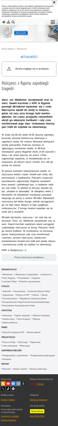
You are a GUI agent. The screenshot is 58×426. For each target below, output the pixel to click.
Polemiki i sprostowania (29, 281)
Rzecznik (7, 369)
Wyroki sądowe (34, 332)
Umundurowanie (10, 298)
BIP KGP (41, 384)
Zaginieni (36, 278)
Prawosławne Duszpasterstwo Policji (19, 305)
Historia (35, 295)
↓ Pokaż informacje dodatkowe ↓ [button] (29, 257)
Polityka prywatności (8, 420)
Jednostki (7, 291)
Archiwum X (46, 274)
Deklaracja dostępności (38, 399)
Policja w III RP (22, 295)
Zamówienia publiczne (11, 350)
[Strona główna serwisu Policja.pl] (3, 22)
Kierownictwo (19, 291)
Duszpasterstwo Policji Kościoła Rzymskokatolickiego (26, 302)
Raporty (36, 319)
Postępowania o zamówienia (15, 355)
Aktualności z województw (26, 274)
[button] (53, 22)
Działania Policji (9, 269)
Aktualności (22, 49)
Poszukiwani (23, 278)
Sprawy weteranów (38, 369)
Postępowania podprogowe (43, 355)
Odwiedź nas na (8, 383)
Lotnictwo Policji (10, 281)
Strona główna (8, 49)
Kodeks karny (9, 319)
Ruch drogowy (9, 278)
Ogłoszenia (35, 342)
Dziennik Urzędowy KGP (13, 332)
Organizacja (8, 295)
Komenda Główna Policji (39, 291)
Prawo (4, 327)
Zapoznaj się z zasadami (10, 416)
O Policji (5, 286)
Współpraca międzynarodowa (33, 298)
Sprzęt (44, 295)
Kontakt (5, 363)
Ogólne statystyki (22, 315)
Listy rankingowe (10, 346)
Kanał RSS (3, 383)
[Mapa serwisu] (8, 22)
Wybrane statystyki (41, 315)
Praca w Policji (8, 337)
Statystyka (6, 310)
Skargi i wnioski (20, 369)
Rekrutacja (25, 346)
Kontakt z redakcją (8, 399)
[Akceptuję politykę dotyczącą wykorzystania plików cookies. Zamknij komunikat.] (54, 2)
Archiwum (7, 359)
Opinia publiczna (10, 322)
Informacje (7, 315)
